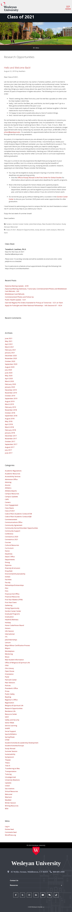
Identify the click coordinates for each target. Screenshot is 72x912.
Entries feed (9, 829)
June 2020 (8, 373)
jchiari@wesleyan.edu (12, 132)
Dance (7, 551)
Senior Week (9, 723)
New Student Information (51, 224)
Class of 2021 (20, 17)
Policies (8, 685)
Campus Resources (12, 494)
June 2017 (8, 453)
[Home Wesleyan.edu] (36, 851)
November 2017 (11, 438)
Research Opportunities (25, 230)
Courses (8, 542)
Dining (7, 562)
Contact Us (14, 880)
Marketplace (9, 651)
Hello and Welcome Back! (17, 67)
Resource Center (11, 714)
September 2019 (11, 398)
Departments (10, 559)
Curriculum (9, 548)
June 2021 (8, 338)
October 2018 (10, 413)
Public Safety (10, 694)
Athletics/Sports (11, 491)
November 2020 (11, 358)
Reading (8, 697)
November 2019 (11, 393)
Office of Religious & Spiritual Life (17, 662)
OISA (7, 665)
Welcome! (14, 227)
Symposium (9, 757)
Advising (8, 482)
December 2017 (11, 436)
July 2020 (8, 370)
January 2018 (10, 433)
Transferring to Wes (12, 768)
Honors (7, 628)
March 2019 (9, 404)
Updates (8, 783)
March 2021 (9, 347)
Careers (9, 224)
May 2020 (8, 375)
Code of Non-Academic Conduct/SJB (18, 516)
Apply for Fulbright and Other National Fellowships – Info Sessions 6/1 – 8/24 (33, 305)
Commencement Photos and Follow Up (19, 297)
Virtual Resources (11, 791)
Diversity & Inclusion (12, 568)
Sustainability (10, 754)
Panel (7, 677)
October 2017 (10, 441)
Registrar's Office (11, 700)
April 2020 (9, 378)
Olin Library (9, 668)
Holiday (8, 622)
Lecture (7, 642)
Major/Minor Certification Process (17, 645)
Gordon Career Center (21, 224)
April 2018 (9, 424)
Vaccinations (9, 788)
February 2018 (10, 430)
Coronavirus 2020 (11, 537)
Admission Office (11, 479)
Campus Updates (11, 496)
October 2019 (10, 396)
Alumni (7, 485)
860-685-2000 (58, 872)
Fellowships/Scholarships (14, 585)
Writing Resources (11, 806)
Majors (7, 648)
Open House (9, 671)
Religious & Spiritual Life (14, 705)
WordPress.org (10, 835)
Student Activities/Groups (14, 745)
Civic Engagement (11, 505)
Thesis (7, 763)
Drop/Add (8, 571)
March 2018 (9, 427)
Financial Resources (12, 597)
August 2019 (9, 401)
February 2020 (10, 384)
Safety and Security (12, 720)
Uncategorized (10, 777)
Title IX (7, 766)
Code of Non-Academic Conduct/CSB (18, 514)
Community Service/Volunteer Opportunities (21, 528)
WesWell (8, 800)
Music (7, 657)
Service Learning (11, 725)
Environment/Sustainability (15, 574)
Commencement (11, 519)
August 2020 (9, 367)
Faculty (7, 582)
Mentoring (9, 654)
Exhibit (7, 577)
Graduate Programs (12, 614)
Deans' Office (10, 557)
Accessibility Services (12, 476)
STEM (7, 740)
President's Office (11, 688)
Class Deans (9, 508)
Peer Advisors (10, 682)
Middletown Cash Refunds (14, 294)
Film (6, 591)
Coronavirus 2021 (11, 539)
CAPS (7, 499)
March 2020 (9, 381)
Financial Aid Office (12, 594)
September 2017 (11, 444)
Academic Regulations (13, 471)
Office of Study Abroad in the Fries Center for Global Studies (39, 177)
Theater (8, 760)
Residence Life (10, 711)
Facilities (8, 579)
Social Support (10, 731)
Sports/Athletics (11, 734)
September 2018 (11, 416)
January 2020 (10, 387)
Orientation (9, 674)
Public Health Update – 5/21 (15, 300)
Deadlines (8, 554)
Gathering (8, 605)
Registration (9, 703)
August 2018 (9, 418)
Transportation (10, 771)
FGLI (6, 588)
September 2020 (11, 364)
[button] (68, 7)
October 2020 (10, 361)
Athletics (8, 488)
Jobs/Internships (35, 224)
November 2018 (11, 410)
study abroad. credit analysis (46, 230)
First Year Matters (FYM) (14, 600)
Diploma (8, 565)
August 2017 (9, 447)
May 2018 (8, 421)
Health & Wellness (11, 620)
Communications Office (13, 522)
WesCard (8, 797)
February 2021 (10, 350)
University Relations (12, 780)
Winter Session (10, 803)
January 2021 (10, 353)
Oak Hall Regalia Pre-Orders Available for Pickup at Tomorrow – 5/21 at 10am (34, 303)
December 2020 (11, 355)
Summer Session (11, 751)
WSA (6, 808)
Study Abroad (10, 748)
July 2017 (8, 450)
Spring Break (10, 737)
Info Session (9, 631)
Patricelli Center (11, 680)
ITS (6, 637)
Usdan (7, 786)
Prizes (7, 691)
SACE (7, 717)
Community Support (12, 531)
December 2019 (11, 390)
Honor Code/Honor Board (14, 625)
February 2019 (10, 407)
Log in (7, 826)
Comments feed (11, 832)
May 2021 (8, 341)
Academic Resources (12, 474)
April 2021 (9, 344)
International (10, 634)
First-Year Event (10, 602)
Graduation (9, 617)
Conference (9, 534)
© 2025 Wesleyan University (35, 907)
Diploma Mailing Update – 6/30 (16, 286)
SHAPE (7, 728)
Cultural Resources (12, 545)
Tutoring (8, 774)
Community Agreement (13, 525)
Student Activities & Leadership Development (21, 743)
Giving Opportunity (12, 608)
